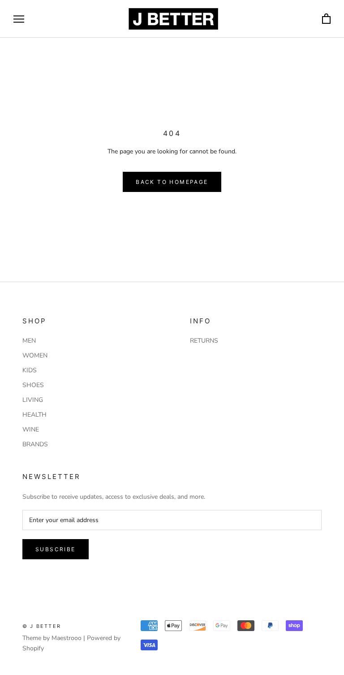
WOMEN (34, 355)
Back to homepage (172, 182)
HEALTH (34, 414)
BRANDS (35, 444)
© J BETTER (41, 626)
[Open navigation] (18, 19)
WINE (30, 429)
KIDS (29, 370)
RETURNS (204, 340)
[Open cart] (326, 19)
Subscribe (55, 549)
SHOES (33, 385)
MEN (29, 340)
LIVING (32, 400)
